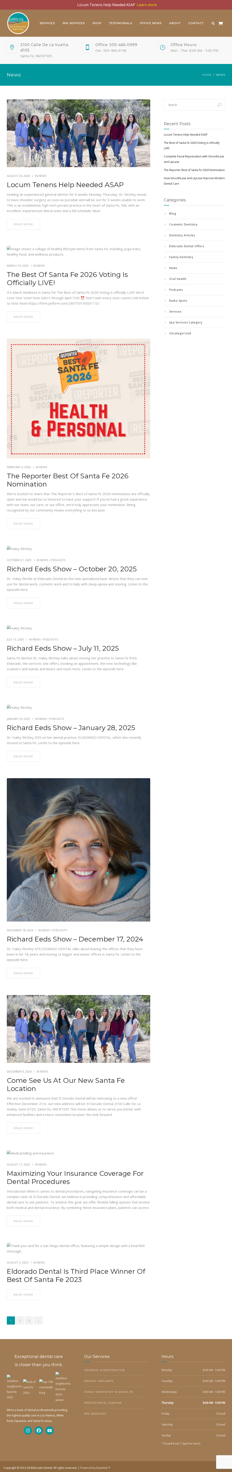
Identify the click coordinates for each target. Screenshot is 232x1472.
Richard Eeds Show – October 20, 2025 (72, 569)
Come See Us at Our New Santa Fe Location (66, 1084)
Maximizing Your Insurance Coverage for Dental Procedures (75, 1177)
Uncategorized (180, 333)
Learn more (147, 4)
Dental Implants (99, 1381)
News (43, 176)
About (175, 23)
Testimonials (120, 23)
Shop (97, 23)
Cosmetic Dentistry (183, 224)
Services (47, 23)
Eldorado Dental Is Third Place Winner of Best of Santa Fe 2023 (76, 1275)
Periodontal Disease (103, 1402)
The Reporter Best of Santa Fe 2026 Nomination (67, 480)
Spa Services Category (185, 322)
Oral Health (177, 279)
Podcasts (58, 560)
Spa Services (74, 23)
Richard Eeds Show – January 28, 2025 (71, 728)
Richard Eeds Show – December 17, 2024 (75, 939)
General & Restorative (104, 1370)
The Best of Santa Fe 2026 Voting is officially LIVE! (67, 279)
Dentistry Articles (182, 235)
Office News (151, 23)
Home (207, 74)
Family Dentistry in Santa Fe (108, 1392)
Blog (172, 213)
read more (23, 224)
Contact (196, 23)
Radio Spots (178, 301)
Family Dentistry (181, 257)
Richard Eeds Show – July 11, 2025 (63, 648)
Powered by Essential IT (95, 1468)
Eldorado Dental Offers (186, 246)
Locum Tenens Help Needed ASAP (65, 185)
